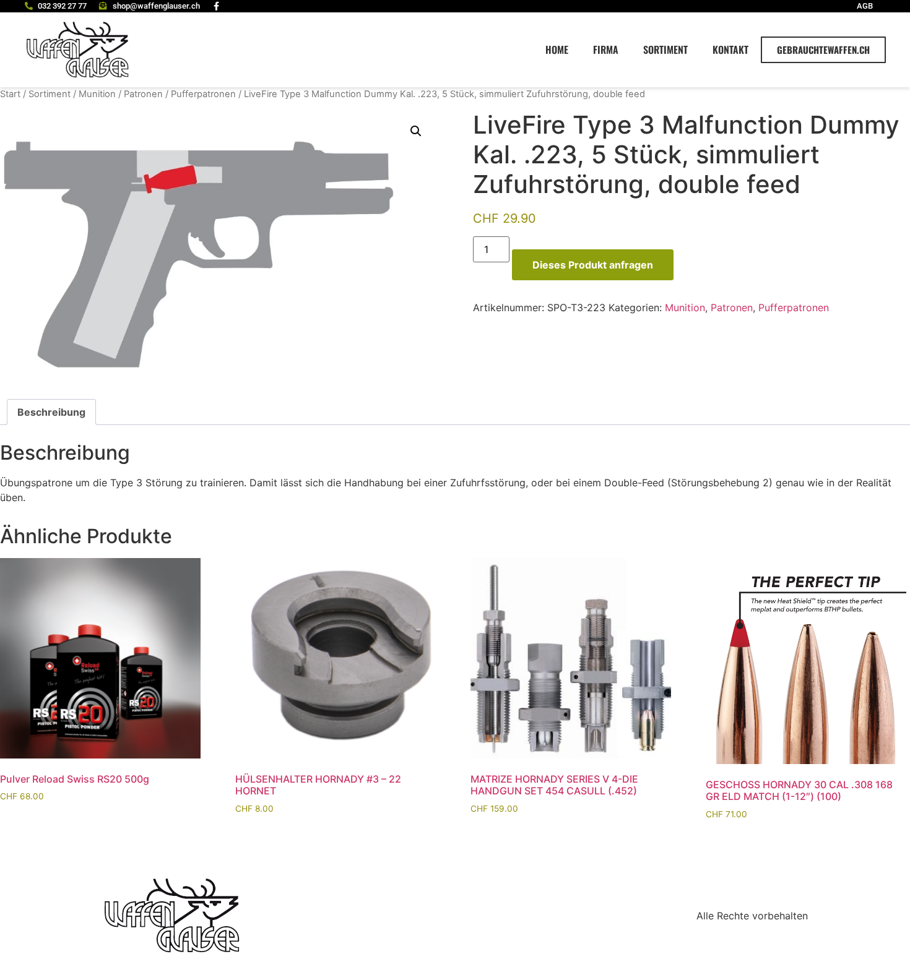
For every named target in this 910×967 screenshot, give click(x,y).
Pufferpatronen (203, 94)
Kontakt (730, 49)
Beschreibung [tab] (51, 412)
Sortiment (665, 49)
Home (556, 49)
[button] (416, 131)
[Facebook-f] (216, 6)
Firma (605, 49)
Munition (97, 94)
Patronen (143, 94)
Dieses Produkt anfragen (592, 265)
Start (10, 94)
